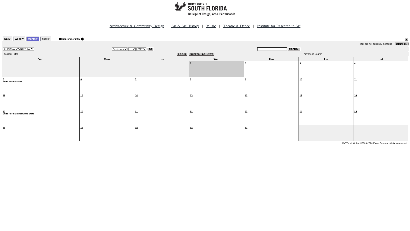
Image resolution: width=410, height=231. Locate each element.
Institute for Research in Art (278, 26)
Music (211, 26)
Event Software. (381, 143)
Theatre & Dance (236, 26)
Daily (7, 38)
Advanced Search (313, 54)
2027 (77, 39)
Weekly (19, 38)
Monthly (33, 38)
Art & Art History (185, 26)
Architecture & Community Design (137, 26)
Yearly (46, 38)
